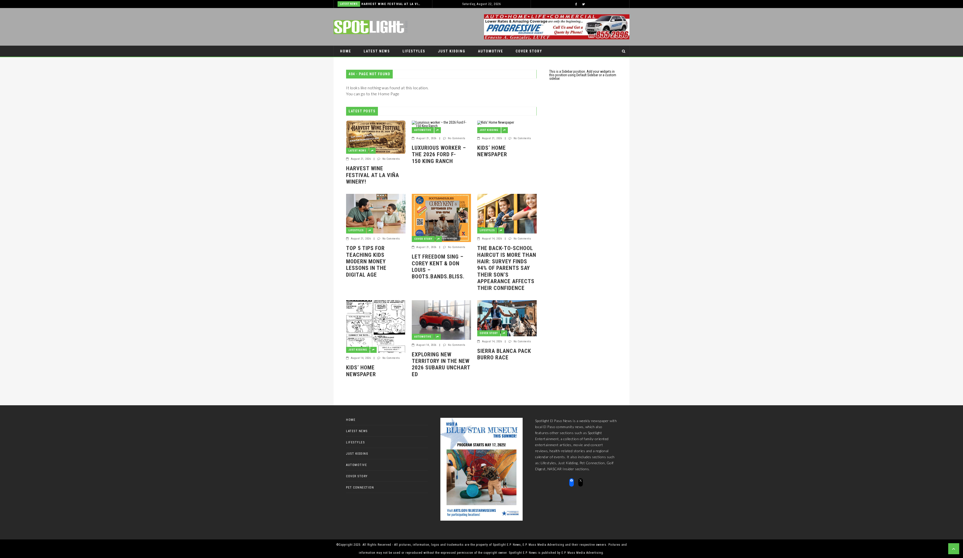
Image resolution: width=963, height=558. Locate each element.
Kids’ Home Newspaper (492, 151)
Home (345, 51)
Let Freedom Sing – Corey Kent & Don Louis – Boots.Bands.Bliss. (438, 267)
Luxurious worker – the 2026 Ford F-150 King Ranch (439, 154)
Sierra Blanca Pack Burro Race (504, 354)
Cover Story (529, 51)
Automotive (490, 51)
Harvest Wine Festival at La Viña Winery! (391, 4)
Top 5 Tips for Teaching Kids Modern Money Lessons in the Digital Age (366, 261)
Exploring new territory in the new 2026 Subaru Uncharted (441, 364)
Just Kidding (451, 51)
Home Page (388, 93)
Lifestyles (414, 51)
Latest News (349, 4)
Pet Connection (357, 62)
